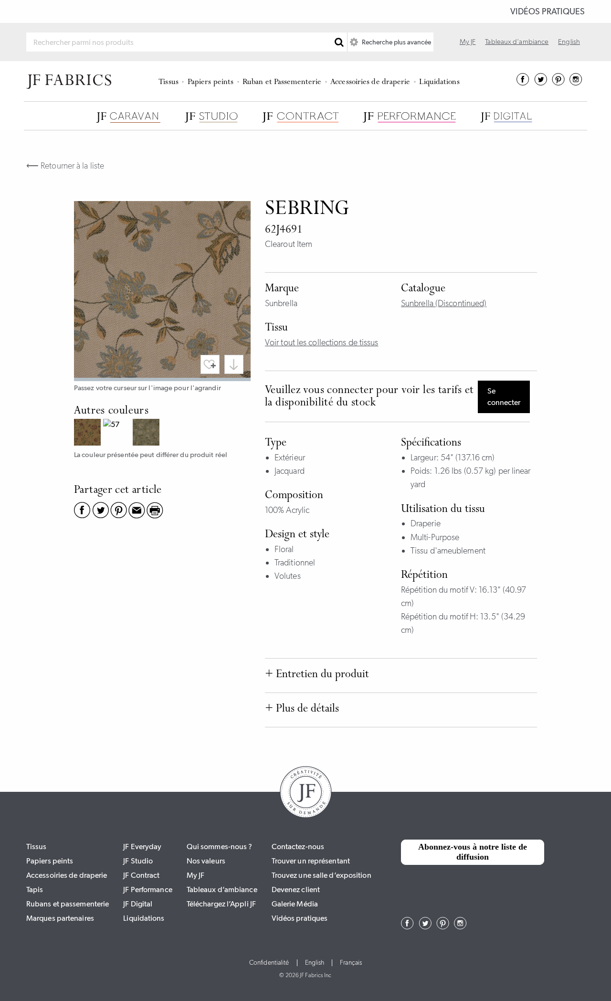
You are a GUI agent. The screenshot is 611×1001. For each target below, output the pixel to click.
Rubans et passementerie (67, 903)
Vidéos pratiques (547, 11)
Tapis (34, 889)
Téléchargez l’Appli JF (221, 903)
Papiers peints (210, 82)
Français (351, 962)
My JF (468, 41)
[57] (117, 433)
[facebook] (522, 82)
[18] (88, 433)
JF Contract (141, 875)
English (569, 41)
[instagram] (575, 82)
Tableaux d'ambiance (516, 41)
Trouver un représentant (311, 860)
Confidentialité (269, 962)
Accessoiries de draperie (370, 82)
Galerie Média (295, 903)
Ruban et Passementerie (281, 82)
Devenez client (296, 889)
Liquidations (439, 82)
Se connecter (503, 396)
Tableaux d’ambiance (222, 889)
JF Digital (137, 903)
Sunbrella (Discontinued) (443, 303)
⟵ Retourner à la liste (65, 165)
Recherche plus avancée (395, 42)
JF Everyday (142, 846)
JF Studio (138, 860)
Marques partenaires (60, 918)
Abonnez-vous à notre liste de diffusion (472, 852)
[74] (147, 433)
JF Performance (147, 889)
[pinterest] (558, 82)
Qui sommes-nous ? (220, 846)
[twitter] (540, 82)
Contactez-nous (298, 846)
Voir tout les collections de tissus (322, 342)
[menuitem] (170, 81)
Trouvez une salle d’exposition (321, 875)
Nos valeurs (206, 860)
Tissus (168, 82)
